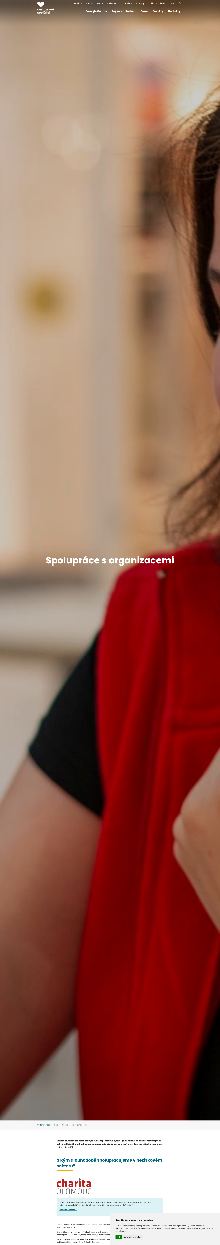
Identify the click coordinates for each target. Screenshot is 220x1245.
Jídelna (100, 3)
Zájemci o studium (123, 11)
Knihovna (111, 3)
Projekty (158, 11)
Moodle (89, 3)
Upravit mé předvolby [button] (132, 1237)
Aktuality (140, 3)
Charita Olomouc (68, 1209)
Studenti (128, 3)
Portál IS (78, 3)
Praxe (144, 11)
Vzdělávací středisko (157, 3)
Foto (173, 3)
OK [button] (118, 1237)
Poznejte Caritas (96, 11)
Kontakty (174, 11)
